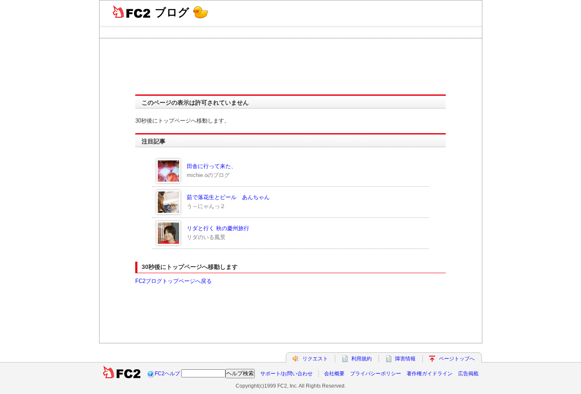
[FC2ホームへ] (122, 374)
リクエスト (315, 359)
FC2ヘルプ (167, 374)
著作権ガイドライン (430, 374)
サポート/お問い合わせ (286, 374)
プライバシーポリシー (375, 374)
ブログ (172, 12)
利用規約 (361, 359)
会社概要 (334, 374)
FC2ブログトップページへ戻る (173, 281)
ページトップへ (457, 359)
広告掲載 (468, 374)
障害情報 (405, 359)
